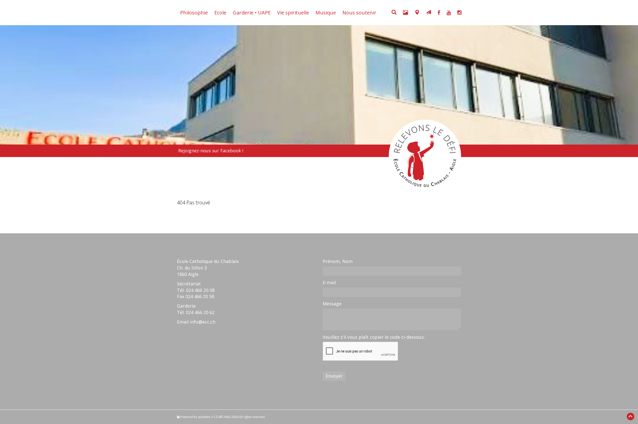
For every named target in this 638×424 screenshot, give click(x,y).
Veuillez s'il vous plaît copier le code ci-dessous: (374, 337)
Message (332, 304)
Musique (326, 12)
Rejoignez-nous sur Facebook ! (210, 151)
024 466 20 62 (200, 312)
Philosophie (194, 12)
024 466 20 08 (200, 290)
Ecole (220, 12)
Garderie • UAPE (252, 12)
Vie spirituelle (293, 12)
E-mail (329, 282)
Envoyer (334, 376)
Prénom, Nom (338, 261)
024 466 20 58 (199, 296)
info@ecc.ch (202, 322)
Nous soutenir (359, 12)
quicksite (204, 417)
